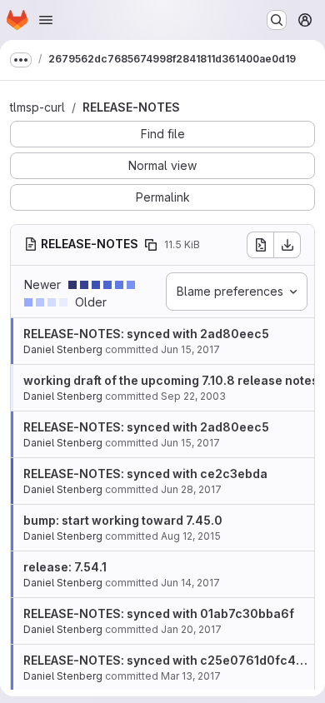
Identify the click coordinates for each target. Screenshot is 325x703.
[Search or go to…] (277, 20)
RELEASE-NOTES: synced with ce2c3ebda (145, 473)
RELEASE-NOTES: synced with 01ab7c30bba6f (158, 613)
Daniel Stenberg (62, 349)
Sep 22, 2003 (193, 396)
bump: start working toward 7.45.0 (122, 520)
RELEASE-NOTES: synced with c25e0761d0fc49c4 (171, 660)
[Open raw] (260, 245)
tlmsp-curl (37, 107)
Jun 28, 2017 (191, 489)
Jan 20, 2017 (191, 629)
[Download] (287, 245)
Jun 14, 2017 (190, 582)
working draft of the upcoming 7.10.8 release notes (170, 380)
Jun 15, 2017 (190, 349)
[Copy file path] (151, 245)
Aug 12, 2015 (191, 536)
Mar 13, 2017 (191, 676)
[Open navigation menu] (45, 20)
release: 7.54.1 (65, 567)
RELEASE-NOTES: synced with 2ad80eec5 (146, 334)
